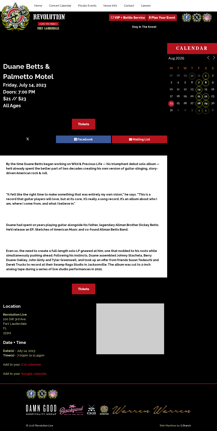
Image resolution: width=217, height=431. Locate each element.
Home (38, 5)
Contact (129, 5)
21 (199, 96)
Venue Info (110, 5)
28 (199, 103)
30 (192, 75)
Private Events (87, 5)
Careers (146, 5)
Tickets (83, 124)
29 (206, 103)
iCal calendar (31, 364)
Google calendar (34, 373)
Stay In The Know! (144, 26)
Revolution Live (44, 425)
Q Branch (186, 425)
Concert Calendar (60, 5)
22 (205, 96)
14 (199, 89)
